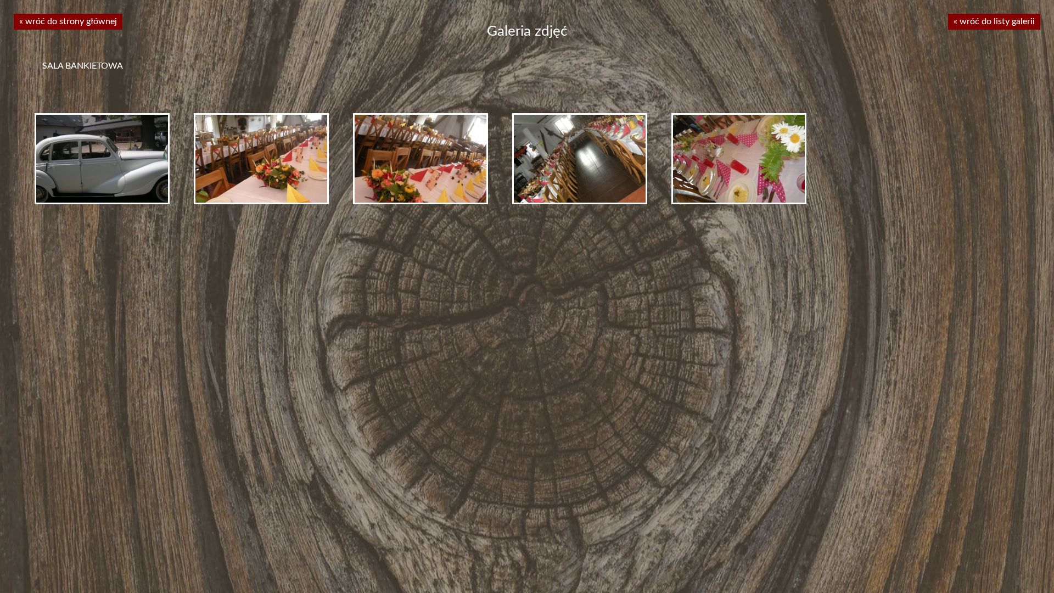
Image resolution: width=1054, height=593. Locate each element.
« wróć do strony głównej (68, 21)
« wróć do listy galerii (994, 21)
